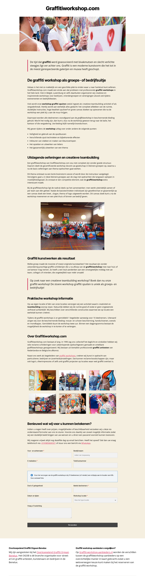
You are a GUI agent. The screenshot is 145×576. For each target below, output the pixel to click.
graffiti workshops (67, 355)
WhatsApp (85, 443)
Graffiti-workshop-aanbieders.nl (96, 552)
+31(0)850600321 (48, 443)
